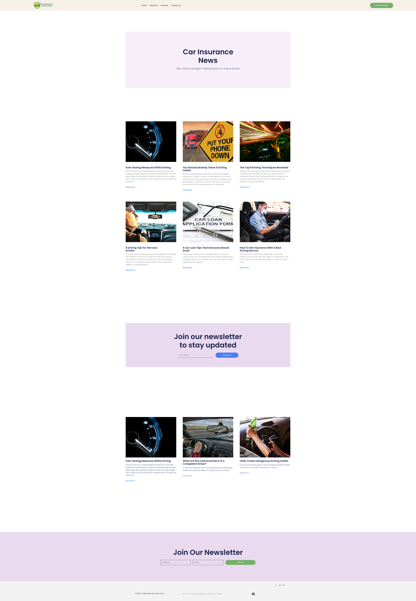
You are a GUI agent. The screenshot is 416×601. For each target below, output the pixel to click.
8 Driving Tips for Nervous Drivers (142, 249)
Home (144, 5)
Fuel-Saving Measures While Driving (148, 167)
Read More (130, 187)
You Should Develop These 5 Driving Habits (205, 169)
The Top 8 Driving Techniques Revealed (264, 167)
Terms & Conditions (190, 594)
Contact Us (176, 5)
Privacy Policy (216, 594)
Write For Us (205, 594)
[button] (253, 593)
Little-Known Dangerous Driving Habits (264, 461)
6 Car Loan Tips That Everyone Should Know (206, 249)
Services (164, 5)
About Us (154, 5)
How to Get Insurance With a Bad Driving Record (260, 249)
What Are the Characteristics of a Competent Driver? (203, 462)
